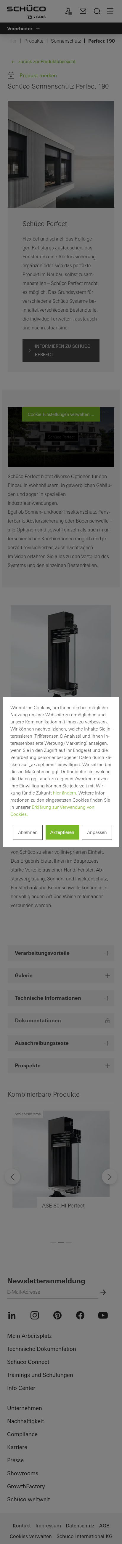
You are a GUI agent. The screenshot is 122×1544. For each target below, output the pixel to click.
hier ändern (64, 792)
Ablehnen (28, 832)
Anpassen (97, 832)
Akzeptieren (62, 832)
